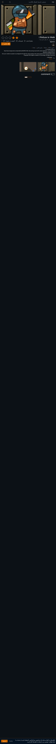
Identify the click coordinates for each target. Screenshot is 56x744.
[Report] (2, 41)
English (50, 58)
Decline (11, 741)
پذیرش (4, 741)
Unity (34, 47)
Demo (45, 47)
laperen (52, 41)
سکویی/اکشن (40, 47)
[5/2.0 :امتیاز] (10, 38)
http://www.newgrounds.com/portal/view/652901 (15, 50)
